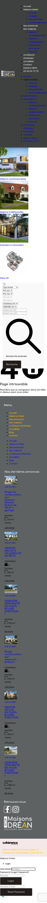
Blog (11, 432)
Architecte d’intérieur (20, 425)
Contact (27, 64)
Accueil (27, 6)
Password (5, 872)
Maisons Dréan (16, 416)
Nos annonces (30, 25)
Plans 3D (33, 51)
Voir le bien (10, 486)
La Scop (33, 12)
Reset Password (16, 892)
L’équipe (33, 16)
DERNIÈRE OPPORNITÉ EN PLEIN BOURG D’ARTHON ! (12, 607)
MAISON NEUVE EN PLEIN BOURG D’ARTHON (11, 712)
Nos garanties (36, 19)
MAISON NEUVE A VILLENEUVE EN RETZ (13, 552)
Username (5, 868)
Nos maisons (29, 28)
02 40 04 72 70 (31, 71)
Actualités (28, 61)
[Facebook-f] (7, 809)
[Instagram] (15, 809)
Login (11, 881)
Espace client (30, 67)
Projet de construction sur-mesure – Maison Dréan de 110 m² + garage (13, 501)
